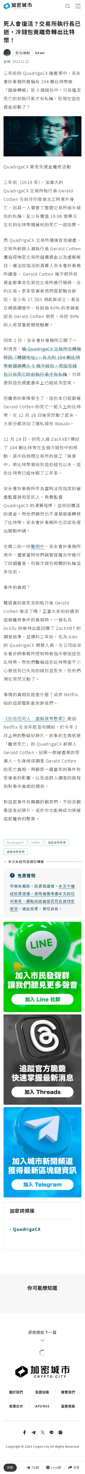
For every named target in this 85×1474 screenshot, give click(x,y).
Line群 (56, 1467)
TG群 (35, 1467)
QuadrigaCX (15, 842)
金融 (7, 61)
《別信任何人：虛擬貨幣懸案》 (35, 718)
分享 (76, 1467)
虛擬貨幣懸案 (16, 852)
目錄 (10, 1468)
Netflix (35, 842)
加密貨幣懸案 (57, 842)
